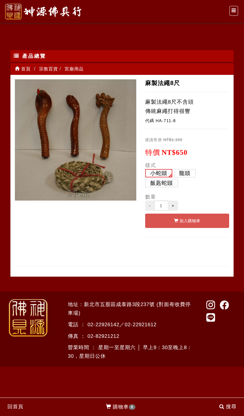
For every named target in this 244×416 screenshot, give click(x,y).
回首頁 (15, 406)
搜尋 (231, 406)
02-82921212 (103, 336)
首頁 (25, 68)
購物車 (123, 407)
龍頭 (184, 173)
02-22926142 (103, 324)
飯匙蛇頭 (161, 183)
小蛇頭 (158, 173)
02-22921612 (141, 324)
